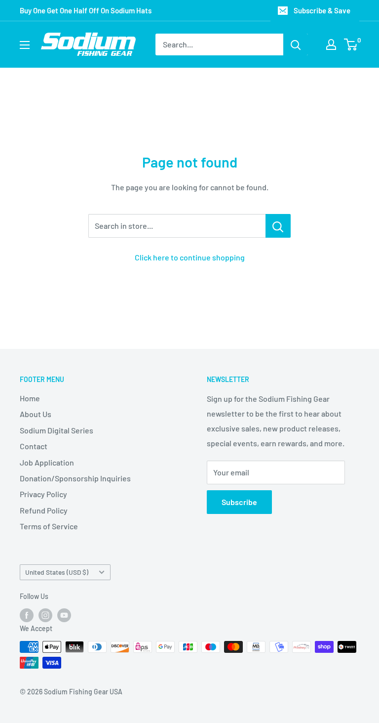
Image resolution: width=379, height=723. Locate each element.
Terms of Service (49, 526)
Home (30, 398)
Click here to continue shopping (190, 257)
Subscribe (239, 502)
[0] (351, 44)
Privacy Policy (43, 494)
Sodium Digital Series (56, 430)
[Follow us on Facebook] (27, 615)
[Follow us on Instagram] (45, 615)
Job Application (47, 462)
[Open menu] (25, 45)
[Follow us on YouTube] (64, 615)
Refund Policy (44, 510)
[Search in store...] (278, 226)
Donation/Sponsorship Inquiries (75, 478)
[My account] (331, 44)
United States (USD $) (56, 572)
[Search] (295, 44)
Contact (33, 446)
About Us (35, 414)
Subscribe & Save (322, 10)
